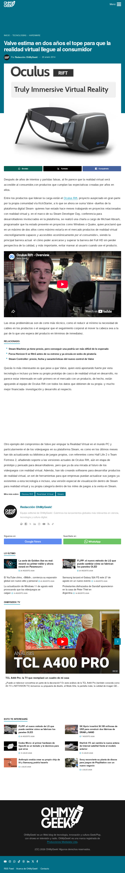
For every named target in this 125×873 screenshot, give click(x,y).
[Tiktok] (53, 524)
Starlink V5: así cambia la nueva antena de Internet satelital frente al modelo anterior (99, 745)
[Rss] (49, 524)
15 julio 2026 (26, 753)
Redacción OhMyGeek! (26, 56)
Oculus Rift (70, 198)
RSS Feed (9, 868)
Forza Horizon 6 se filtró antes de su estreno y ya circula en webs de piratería (52, 353)
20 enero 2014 (48, 56)
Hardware (34, 35)
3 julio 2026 (25, 767)
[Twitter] (30, 524)
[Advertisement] (63, 20)
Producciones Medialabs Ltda (62, 841)
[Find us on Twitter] (33, 861)
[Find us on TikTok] (19, 861)
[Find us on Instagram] (10, 861)
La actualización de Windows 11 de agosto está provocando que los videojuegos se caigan (28, 589)
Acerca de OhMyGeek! (27, 868)
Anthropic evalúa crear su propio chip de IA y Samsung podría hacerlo (39, 761)
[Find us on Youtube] (5, 861)
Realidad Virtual (45, 494)
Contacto (45, 868)
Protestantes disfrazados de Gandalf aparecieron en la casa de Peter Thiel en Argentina (87, 589)
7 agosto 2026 (88, 736)
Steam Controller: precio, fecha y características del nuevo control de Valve (51, 359)
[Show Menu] (119, 4)
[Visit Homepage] (9, 4)
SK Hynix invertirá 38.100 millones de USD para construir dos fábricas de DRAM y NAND (98, 729)
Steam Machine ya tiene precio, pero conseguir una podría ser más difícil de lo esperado (59, 348)
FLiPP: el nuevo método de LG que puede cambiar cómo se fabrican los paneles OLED (96, 563)
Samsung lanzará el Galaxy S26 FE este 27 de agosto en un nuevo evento (86, 579)
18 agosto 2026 (82, 593)
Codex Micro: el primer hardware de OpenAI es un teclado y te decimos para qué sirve (39, 745)
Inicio (7, 35)
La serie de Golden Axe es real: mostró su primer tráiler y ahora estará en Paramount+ (36, 563)
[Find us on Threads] (23, 861)
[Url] (21, 524)
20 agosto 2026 (27, 570)
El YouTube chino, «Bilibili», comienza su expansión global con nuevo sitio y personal (30, 579)
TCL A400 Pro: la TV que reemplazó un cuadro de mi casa (37, 677)
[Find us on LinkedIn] (28, 861)
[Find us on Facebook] (37, 861)
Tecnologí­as (19, 35)
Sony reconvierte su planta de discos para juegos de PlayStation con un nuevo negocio (98, 762)
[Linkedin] (35, 524)
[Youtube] (44, 524)
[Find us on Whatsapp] (14, 861)
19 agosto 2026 (100, 581)
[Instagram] (39, 524)
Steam (60, 494)
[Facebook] (26, 524)
